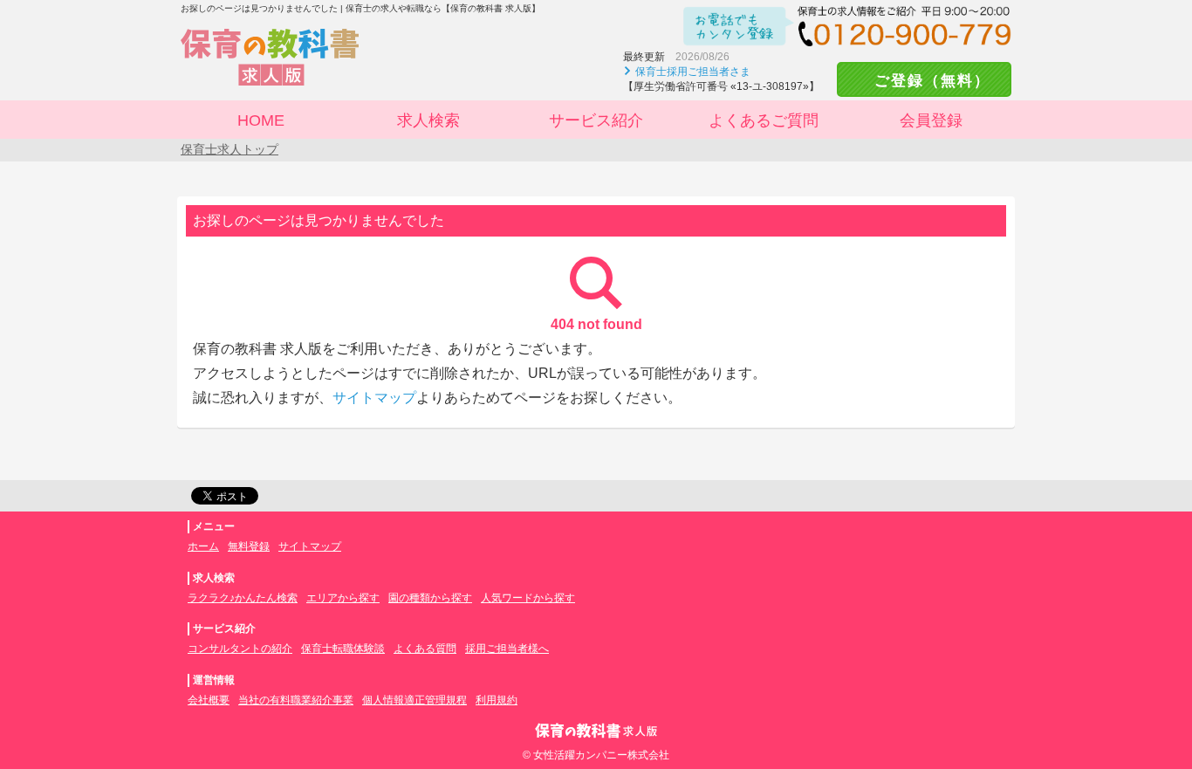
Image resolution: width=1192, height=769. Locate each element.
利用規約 (496, 700)
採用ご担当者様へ (507, 648)
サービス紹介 (596, 120)
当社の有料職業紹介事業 (295, 700)
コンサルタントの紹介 (240, 648)
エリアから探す (343, 598)
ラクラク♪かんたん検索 (243, 598)
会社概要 (208, 700)
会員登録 (931, 120)
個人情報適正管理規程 (414, 700)
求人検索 (428, 120)
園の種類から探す (430, 598)
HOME (260, 120)
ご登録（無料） (924, 80)
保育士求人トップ (229, 149)
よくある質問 (425, 648)
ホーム (203, 546)
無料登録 (249, 546)
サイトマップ (374, 397)
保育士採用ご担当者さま (692, 71)
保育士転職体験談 (343, 648)
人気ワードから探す (528, 598)
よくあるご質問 (764, 120)
